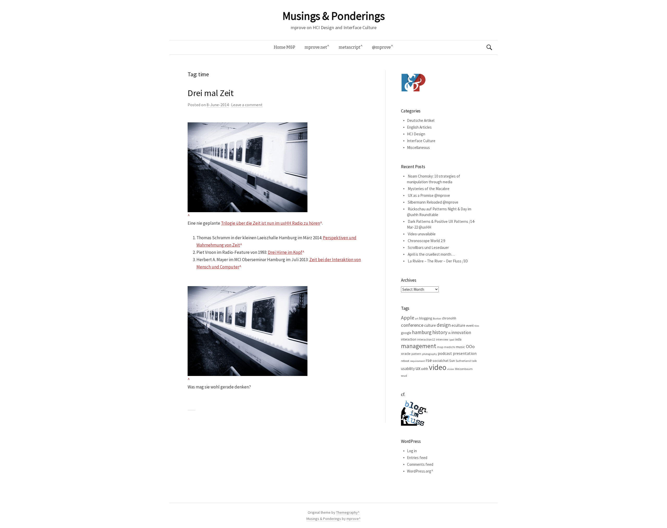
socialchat (440, 360)
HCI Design (416, 133)
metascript (349, 47)
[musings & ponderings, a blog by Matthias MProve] (413, 82)
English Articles (419, 127)
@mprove (381, 47)
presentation (465, 353)
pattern (416, 354)
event (470, 325)
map (440, 347)
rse (429, 360)
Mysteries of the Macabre (428, 188)
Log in (412, 450)
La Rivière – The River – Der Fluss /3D (438, 261)
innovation (461, 332)
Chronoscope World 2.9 (426, 240)
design (444, 325)
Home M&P (284, 47)
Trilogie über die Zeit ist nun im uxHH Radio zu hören (270, 223)
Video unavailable (422, 233)
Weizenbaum (464, 369)
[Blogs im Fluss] (414, 412)
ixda (458, 339)
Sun (452, 360)
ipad (451, 339)
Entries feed (417, 457)
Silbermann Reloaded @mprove (433, 202)
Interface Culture (421, 140)
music (460, 346)
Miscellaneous (418, 147)
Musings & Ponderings (333, 16)
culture (430, 325)
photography (429, 354)
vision (450, 369)
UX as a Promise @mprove (429, 195)
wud (404, 376)
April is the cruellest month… (431, 254)
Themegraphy (347, 512)
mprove (353, 518)
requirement (417, 361)
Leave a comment (247, 104)
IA (449, 333)
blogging (425, 318)
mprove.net (316, 47)
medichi (449, 347)
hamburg (421, 332)
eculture (458, 325)
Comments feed (420, 464)
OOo (470, 346)
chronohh (449, 318)
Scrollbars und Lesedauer (428, 247)
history (439, 332)
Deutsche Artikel (420, 120)
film (476, 326)
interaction (408, 339)
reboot (405, 361)
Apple (407, 317)
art (416, 318)
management (418, 346)
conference (412, 325)
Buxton (437, 318)
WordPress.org (419, 471)
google (406, 333)
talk (474, 361)
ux (418, 368)
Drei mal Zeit (211, 92)
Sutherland (463, 361)
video (437, 367)
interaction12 (426, 339)
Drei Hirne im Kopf (285, 252)
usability (408, 368)
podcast (445, 353)
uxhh (424, 368)
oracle (406, 353)
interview (442, 339)
